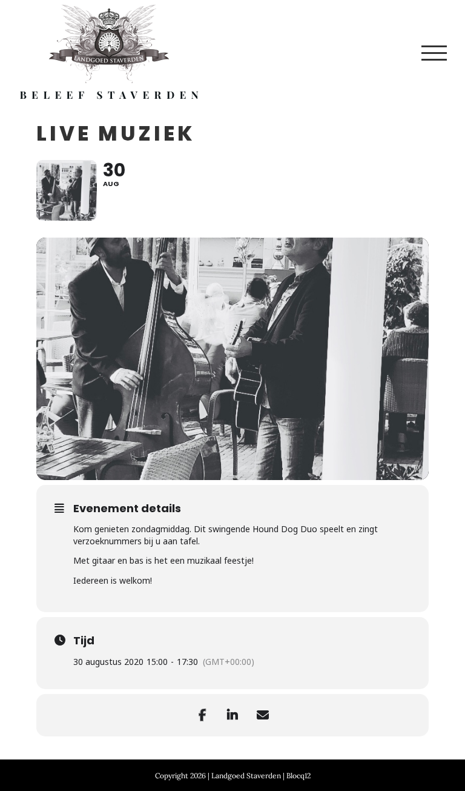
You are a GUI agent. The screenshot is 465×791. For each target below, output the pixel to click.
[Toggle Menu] (434, 53)
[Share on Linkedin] (232, 715)
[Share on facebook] (202, 715)
